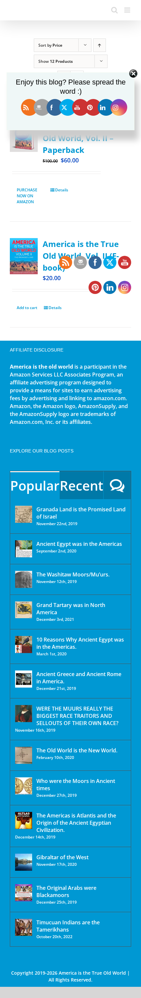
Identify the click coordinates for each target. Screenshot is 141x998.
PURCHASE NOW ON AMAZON (27, 196)
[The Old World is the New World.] (23, 755)
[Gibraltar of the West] (23, 862)
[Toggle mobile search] (114, 10)
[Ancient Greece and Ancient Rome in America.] (23, 679)
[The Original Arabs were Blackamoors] (23, 892)
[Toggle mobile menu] (127, 10)
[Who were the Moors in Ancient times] (23, 785)
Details (61, 190)
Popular (34, 485)
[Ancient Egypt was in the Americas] (23, 548)
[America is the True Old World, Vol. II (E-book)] (24, 256)
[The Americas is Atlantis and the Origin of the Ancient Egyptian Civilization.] (23, 820)
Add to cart (27, 307)
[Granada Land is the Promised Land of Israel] (23, 514)
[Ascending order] (99, 45)
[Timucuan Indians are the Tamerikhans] (23, 927)
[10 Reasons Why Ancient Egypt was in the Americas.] (23, 644)
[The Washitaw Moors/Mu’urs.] (23, 579)
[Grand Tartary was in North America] (23, 609)
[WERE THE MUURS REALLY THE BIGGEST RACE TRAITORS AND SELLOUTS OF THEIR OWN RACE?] (23, 713)
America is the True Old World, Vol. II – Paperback (81, 138)
